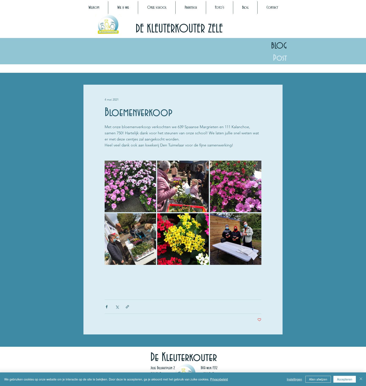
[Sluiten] (360, 379)
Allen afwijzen (318, 379)
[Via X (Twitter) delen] (117, 307)
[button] (123, 7)
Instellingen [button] (294, 379)
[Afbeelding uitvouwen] (130, 186)
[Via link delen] (127, 307)
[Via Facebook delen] (107, 307)
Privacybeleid (219, 379)
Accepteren (344, 379)
